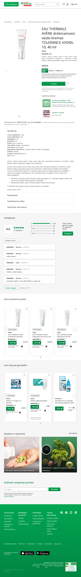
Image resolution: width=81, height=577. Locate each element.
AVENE (44, 51)
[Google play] (43, 553)
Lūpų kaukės (57, 544)
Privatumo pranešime (9, 496)
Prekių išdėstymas (38, 519)
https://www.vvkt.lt (59, 565)
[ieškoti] (57, 4)
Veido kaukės (48, 544)
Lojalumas (21, 521)
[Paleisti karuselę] (19, 116)
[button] (46, 54)
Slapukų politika (52, 521)
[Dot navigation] (21, 116)
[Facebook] (61, 513)
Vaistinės (21, 518)
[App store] (27, 553)
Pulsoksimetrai (31, 544)
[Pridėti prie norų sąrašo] (68, 84)
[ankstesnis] (7, 72)
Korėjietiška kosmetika (10, 544)
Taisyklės (50, 534)
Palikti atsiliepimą (9, 529)
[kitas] (37, 72)
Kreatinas (40, 544)
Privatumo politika (52, 518)
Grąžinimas (7, 521)
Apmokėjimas (8, 519)
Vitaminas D (22, 544)
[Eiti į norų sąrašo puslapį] (63, 4)
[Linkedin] (76, 513)
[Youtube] (71, 513)
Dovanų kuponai (23, 524)
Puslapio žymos (38, 516)
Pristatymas (8, 516)
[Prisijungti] (67, 4)
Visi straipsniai (73, 433)
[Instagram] (66, 513)
